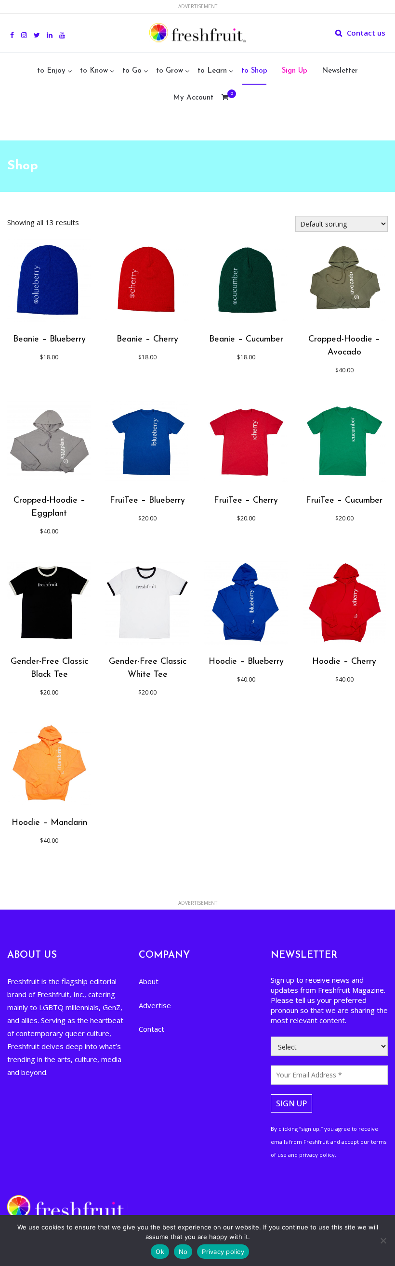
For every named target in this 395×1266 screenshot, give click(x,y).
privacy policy (317, 1154)
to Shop (254, 71)
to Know (94, 71)
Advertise (155, 1005)
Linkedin (49, 30)
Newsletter (340, 71)
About (148, 981)
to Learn (212, 71)
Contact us (366, 33)
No (183, 1251)
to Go (132, 71)
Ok (160, 1251)
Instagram (24, 30)
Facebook (12, 30)
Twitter (36, 30)
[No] (383, 1240)
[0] (225, 98)
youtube (62, 30)
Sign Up (294, 71)
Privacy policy (223, 1251)
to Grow (169, 71)
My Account (193, 97)
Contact (151, 1029)
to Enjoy (51, 71)
